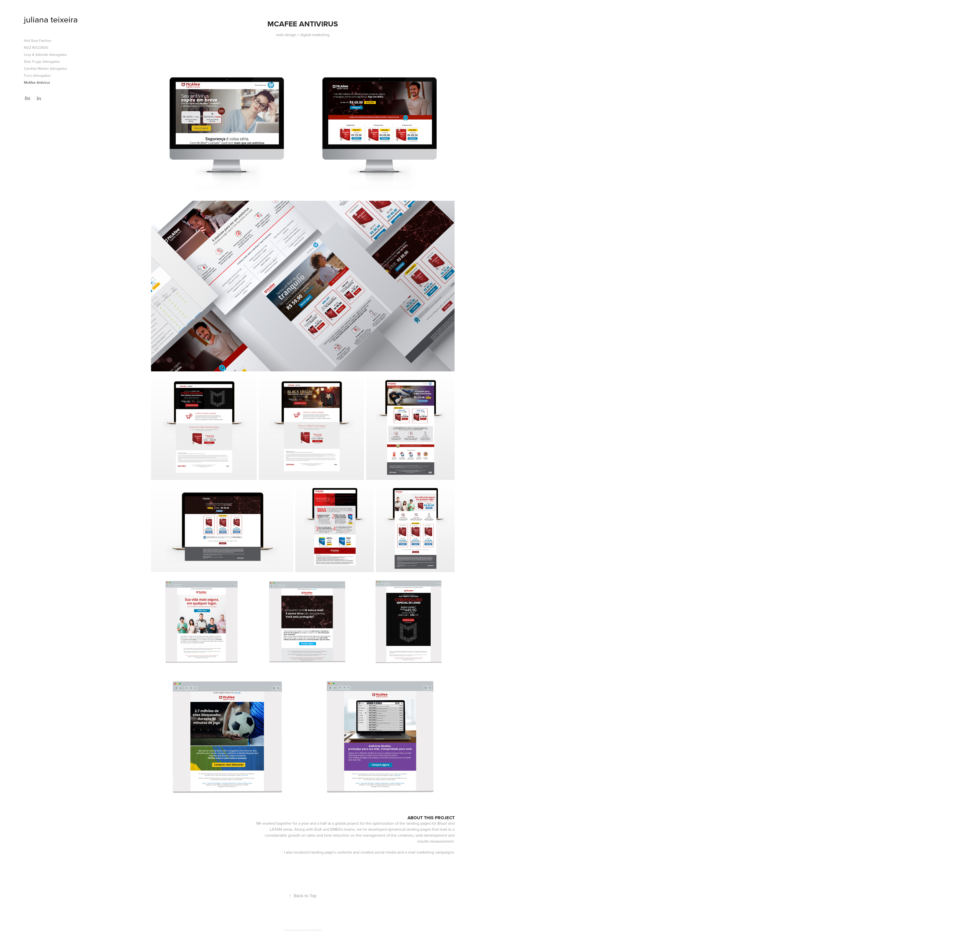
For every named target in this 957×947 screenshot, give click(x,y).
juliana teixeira (51, 19)
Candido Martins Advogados (45, 68)
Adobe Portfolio (311, 930)
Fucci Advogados (37, 75)
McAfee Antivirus (37, 82)
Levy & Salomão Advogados (45, 54)
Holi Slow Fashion (37, 40)
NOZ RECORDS (36, 47)
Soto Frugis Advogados (42, 61)
